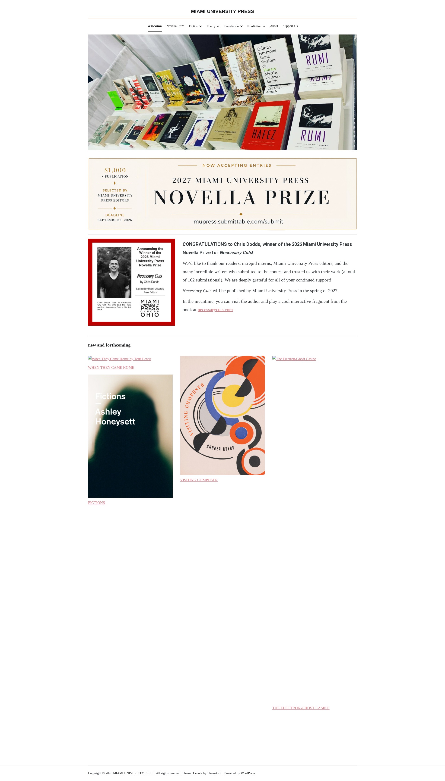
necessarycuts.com (215, 309)
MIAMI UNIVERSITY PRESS (222, 11)
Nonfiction (254, 26)
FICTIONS (96, 503)
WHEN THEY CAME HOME (111, 367)
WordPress (248, 773)
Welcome (155, 26)
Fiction (193, 26)
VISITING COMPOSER (199, 480)
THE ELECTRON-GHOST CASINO (301, 708)
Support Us (290, 26)
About (274, 26)
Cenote (197, 773)
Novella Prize (175, 26)
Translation (231, 26)
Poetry (211, 26)
